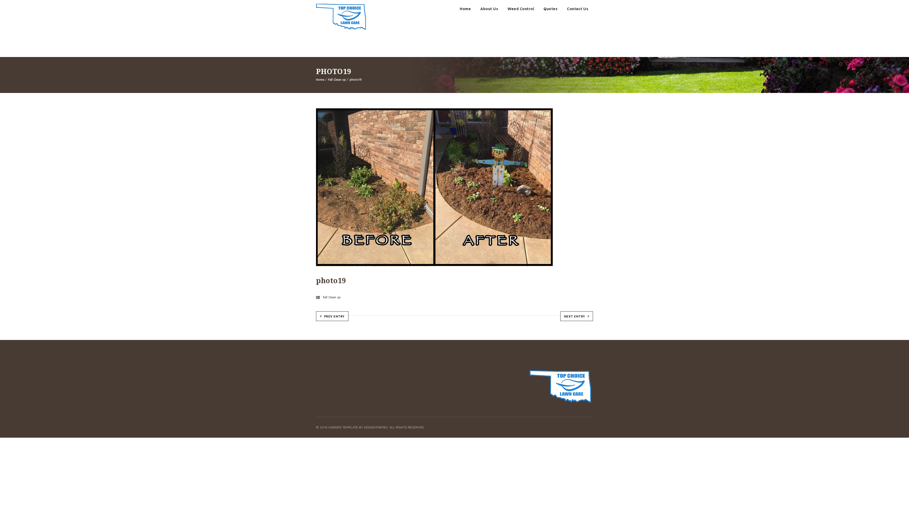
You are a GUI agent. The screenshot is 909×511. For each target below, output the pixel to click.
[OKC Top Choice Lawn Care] (341, 17)
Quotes (550, 9)
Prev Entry (334, 316)
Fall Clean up (337, 79)
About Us (489, 9)
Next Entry (574, 316)
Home (465, 9)
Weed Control (521, 9)
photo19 (356, 79)
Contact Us (577, 9)
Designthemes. (376, 427)
